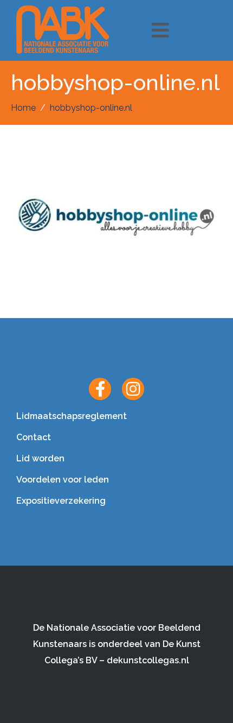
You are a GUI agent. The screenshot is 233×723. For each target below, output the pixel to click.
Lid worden (40, 458)
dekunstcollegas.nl (148, 660)
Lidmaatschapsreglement (71, 416)
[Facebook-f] (100, 389)
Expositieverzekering (61, 501)
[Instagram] (133, 389)
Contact (33, 437)
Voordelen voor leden (62, 479)
